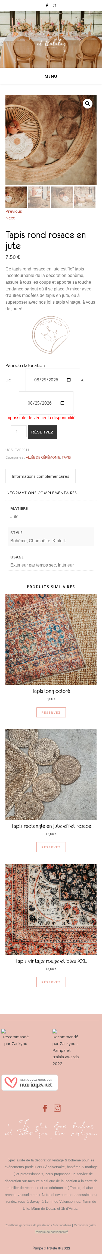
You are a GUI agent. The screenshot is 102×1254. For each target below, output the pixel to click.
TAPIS (66, 457)
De (8, 379)
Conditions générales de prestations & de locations (38, 1225)
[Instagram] (57, 1105)
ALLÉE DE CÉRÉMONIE (43, 457)
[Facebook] (45, 1105)
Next (10, 218)
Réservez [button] (51, 712)
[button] (87, 104)
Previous (13, 211)
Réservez (42, 432)
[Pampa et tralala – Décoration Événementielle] (51, 39)
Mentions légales (85, 1225)
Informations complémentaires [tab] (40, 476)
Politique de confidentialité (51, 1231)
